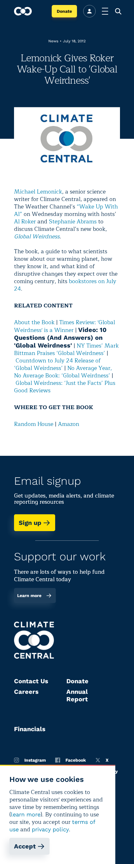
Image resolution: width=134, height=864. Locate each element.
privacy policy (50, 829)
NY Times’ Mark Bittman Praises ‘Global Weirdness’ (66, 349)
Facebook (75, 760)
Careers (26, 691)
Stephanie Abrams (73, 221)
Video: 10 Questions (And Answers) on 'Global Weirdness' (60, 337)
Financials (29, 729)
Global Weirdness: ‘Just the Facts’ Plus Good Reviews (64, 386)
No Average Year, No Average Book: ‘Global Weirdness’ (63, 371)
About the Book (34, 322)
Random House (33, 424)
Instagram (35, 760)
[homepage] (23, 11)
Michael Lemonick (38, 191)
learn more (26, 814)
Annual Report (77, 695)
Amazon (68, 424)
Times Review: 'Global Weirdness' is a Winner (64, 326)
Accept (25, 846)
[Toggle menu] (105, 11)
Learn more (29, 595)
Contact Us (31, 681)
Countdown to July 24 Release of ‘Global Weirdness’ (57, 364)
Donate (64, 11)
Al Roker (25, 221)
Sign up (30, 522)
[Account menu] (89, 11)
